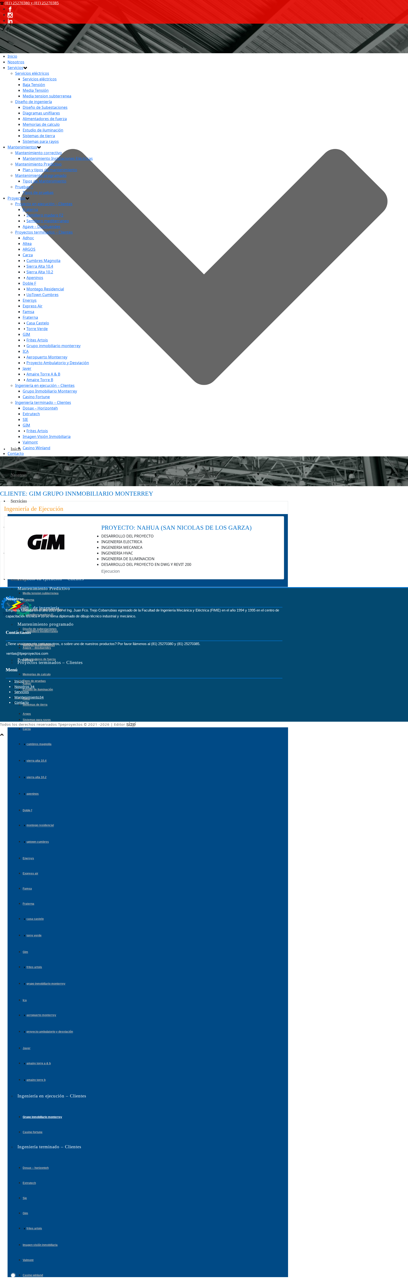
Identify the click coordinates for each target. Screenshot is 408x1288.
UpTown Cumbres (37, 841)
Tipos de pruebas (34, 681)
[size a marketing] (131, 724)
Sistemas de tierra (35, 704)
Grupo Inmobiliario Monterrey (42, 1117)
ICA (25, 1000)
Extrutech (29, 1183)
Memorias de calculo (37, 674)
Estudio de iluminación (38, 689)
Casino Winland (33, 1275)
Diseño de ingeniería (33, 101)
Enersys (28, 858)
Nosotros (19, 474)
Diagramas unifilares (41, 113)
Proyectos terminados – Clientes (44, 232)
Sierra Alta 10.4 (36, 760)
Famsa (27, 888)
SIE (25, 1198)
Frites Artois (34, 967)
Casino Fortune (32, 1132)
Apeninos (32, 793)
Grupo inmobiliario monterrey (45, 983)
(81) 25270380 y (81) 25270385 (32, 3)
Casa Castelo (35, 919)
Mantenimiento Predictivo (38, 164)
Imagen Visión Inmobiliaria (40, 1245)
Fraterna (28, 600)
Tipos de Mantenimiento (39, 645)
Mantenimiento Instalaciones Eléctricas (58, 158)
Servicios (19, 500)
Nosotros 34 (24, 686)
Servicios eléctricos (32, 73)
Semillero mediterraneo (42, 631)
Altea (26, 698)
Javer (26, 1048)
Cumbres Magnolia (38, 744)
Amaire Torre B (36, 1080)
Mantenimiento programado (41, 175)
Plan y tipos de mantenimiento (43, 609)
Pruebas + (24, 186)
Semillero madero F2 (39, 615)
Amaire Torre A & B (38, 1063)
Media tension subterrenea (41, 593)
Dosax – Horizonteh (36, 1168)
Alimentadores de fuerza (39, 659)
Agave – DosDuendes (37, 648)
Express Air (30, 873)
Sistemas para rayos (37, 719)
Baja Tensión (34, 84)
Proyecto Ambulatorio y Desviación (49, 1031)
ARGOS (27, 714)
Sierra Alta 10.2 (36, 777)
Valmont (28, 1260)
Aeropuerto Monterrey (41, 1015)
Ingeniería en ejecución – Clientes (45, 385)
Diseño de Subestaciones (45, 107)
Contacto (16, 453)
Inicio (16, 448)
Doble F (27, 810)
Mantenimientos (22, 147)
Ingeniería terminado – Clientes (43, 402)
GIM (25, 952)
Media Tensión (36, 90)
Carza (27, 729)
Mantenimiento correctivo (38, 152)
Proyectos (17, 198)
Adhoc (27, 683)
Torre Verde (34, 935)
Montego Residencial (40, 825)
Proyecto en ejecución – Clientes (43, 203)
